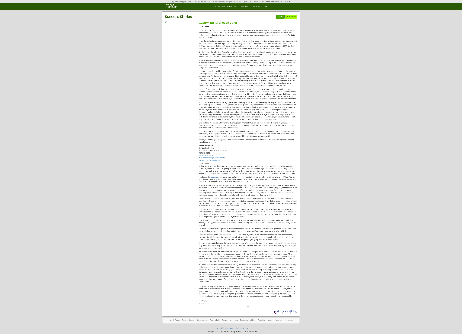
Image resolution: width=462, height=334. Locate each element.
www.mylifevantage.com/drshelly (212, 158)
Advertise (261, 320)
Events (265, 7)
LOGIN (280, 17)
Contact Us (288, 320)
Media (270, 320)
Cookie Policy (270, 2)
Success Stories (219, 7)
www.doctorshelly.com (208, 155)
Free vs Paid (256, 7)
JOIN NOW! (291, 17)
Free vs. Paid (215, 320)
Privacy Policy (234, 328)
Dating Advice (232, 7)
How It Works (244, 7)
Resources (234, 320)
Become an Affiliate (248, 320)
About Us (278, 320)
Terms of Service (222, 328)
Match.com (215, 177)
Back (248, 307)
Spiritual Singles (171, 6)
